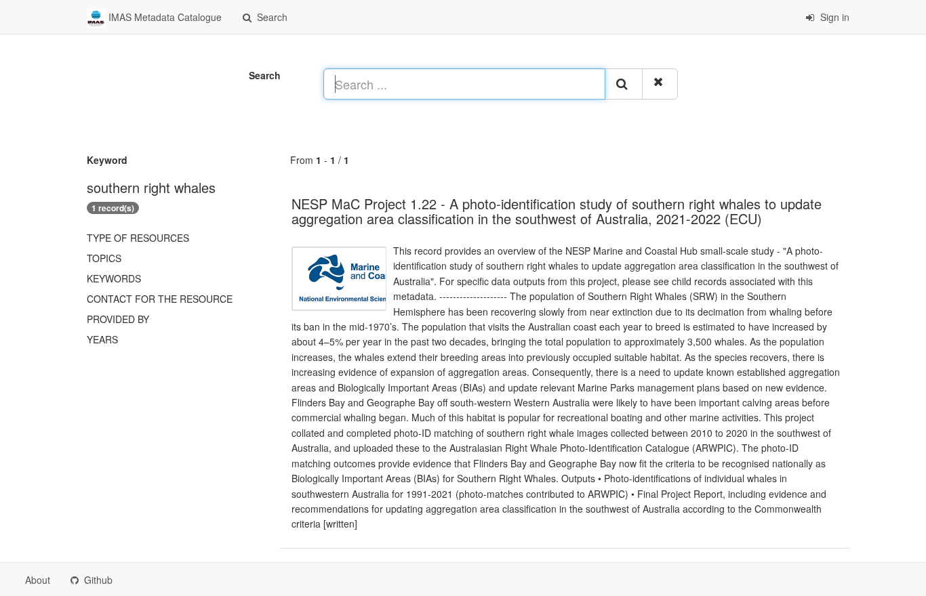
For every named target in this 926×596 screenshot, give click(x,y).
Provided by (118, 319)
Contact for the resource (160, 298)
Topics (104, 258)
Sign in (833, 17)
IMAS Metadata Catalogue (164, 17)
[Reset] (660, 84)
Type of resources (138, 237)
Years (102, 339)
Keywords (114, 278)
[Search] (624, 84)
